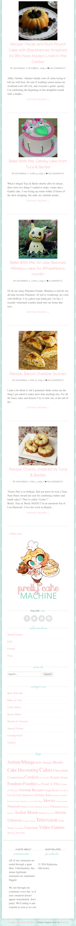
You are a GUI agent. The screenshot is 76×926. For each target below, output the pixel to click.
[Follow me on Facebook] (27, 618)
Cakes (45, 769)
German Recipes (31, 789)
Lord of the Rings (36, 801)
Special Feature (15, 728)
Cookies (32, 777)
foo (39, 784)
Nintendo (14, 806)
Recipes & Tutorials (17, 721)
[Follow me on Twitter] (34, 618)
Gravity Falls (14, 795)
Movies (49, 800)
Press (10, 655)
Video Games (52, 827)
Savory (42, 813)
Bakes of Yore (14, 700)
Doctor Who (44, 777)
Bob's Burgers (44, 762)
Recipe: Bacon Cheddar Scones (38, 373)
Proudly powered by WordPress (22, 922)
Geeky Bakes (14, 707)
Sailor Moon (26, 812)
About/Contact (15, 634)
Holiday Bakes (44, 795)
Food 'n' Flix (50, 783)
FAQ (9, 641)
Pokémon (56, 806)
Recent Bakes (14, 714)
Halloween (28, 795)
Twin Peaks (18, 828)
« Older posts (15, 533)
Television (46, 819)
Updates (11, 742)
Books (58, 762)
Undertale (31, 827)
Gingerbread (51, 790)
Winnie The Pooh (16, 832)
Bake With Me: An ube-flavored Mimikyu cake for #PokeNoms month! (38, 268)
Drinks (64, 777)
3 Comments (56, 281)
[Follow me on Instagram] (49, 618)
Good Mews (63, 790)
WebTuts (64, 922)
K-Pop (9, 801)
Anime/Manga (21, 762)
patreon (38, 806)
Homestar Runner (60, 795)
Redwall (64, 806)
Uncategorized (14, 735)
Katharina (19, 68)
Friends (11, 648)
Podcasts (46, 806)
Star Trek (50, 813)
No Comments (57, 68)
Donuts (55, 777)
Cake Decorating (23, 770)
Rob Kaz (10, 813)
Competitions (15, 777)
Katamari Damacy (20, 801)
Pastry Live (28, 806)
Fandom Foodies (22, 783)
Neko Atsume (61, 801)
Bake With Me (15, 693)
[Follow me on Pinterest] (41, 618)
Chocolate (60, 770)
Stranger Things (29, 821)
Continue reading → (38, 99)
